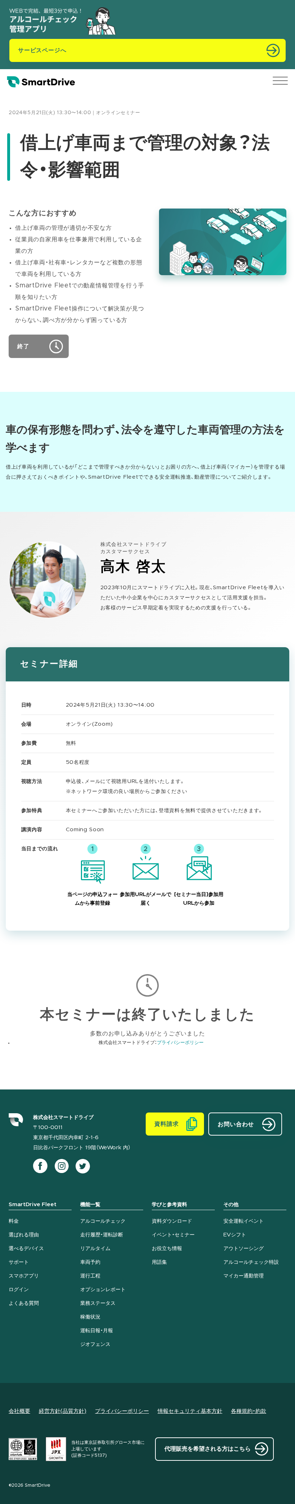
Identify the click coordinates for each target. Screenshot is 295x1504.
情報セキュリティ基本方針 (190, 1411)
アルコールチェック (103, 1221)
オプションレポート (103, 1289)
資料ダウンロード (172, 1221)
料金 (14, 1221)
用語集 (159, 1262)
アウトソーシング (243, 1248)
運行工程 (90, 1276)
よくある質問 (24, 1303)
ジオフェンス (95, 1344)
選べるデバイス (26, 1248)
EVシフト (234, 1234)
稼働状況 (90, 1317)
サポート (19, 1262)
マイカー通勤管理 (243, 1276)
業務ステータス (97, 1303)
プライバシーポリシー (122, 1411)
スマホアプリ (24, 1276)
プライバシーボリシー (180, 1042)
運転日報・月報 (96, 1330)
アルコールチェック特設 (251, 1262)
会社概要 (19, 1411)
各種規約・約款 (248, 1411)
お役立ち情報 (167, 1248)
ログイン (19, 1289)
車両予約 (90, 1262)
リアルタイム (95, 1248)
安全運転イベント (243, 1221)
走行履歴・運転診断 (101, 1234)
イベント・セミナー (173, 1234)
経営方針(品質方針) (62, 1411)
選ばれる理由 (24, 1234)
